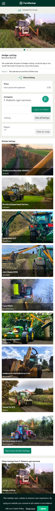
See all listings (42, 117)
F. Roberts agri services (17, 100)
